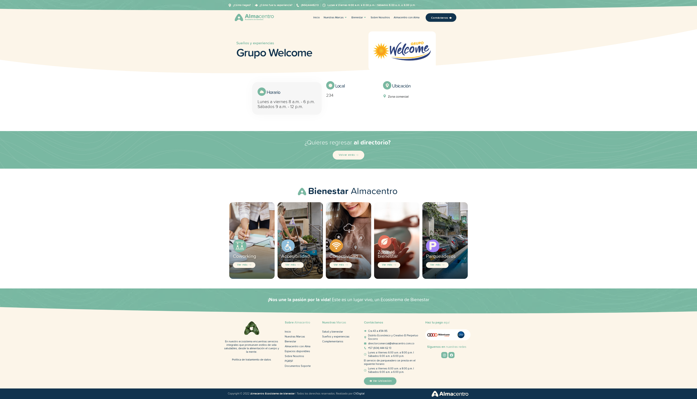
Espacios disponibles (297, 351)
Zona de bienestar (388, 254)
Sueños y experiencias (255, 43)
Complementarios (332, 341)
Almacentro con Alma (406, 17)
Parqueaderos (441, 256)
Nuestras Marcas (334, 17)
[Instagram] (444, 355)
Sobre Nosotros (380, 17)
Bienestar (357, 17)
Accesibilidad (295, 256)
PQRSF (289, 361)
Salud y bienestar (332, 331)
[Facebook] (451, 355)
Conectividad (343, 256)
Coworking (244, 256)
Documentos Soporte (298, 366)
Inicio (316, 17)
